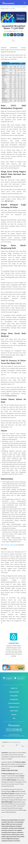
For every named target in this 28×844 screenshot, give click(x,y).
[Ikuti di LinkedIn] (20, 729)
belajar (8, 6)
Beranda (3, 6)
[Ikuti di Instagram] (14, 729)
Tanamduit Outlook (15, 6)
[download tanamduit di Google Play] (8, 678)
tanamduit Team (11, 31)
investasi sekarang (9, 545)
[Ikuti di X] (10, 729)
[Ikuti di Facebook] (7, 729)
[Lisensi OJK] (18, 745)
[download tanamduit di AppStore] (19, 678)
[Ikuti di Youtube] (17, 729)
